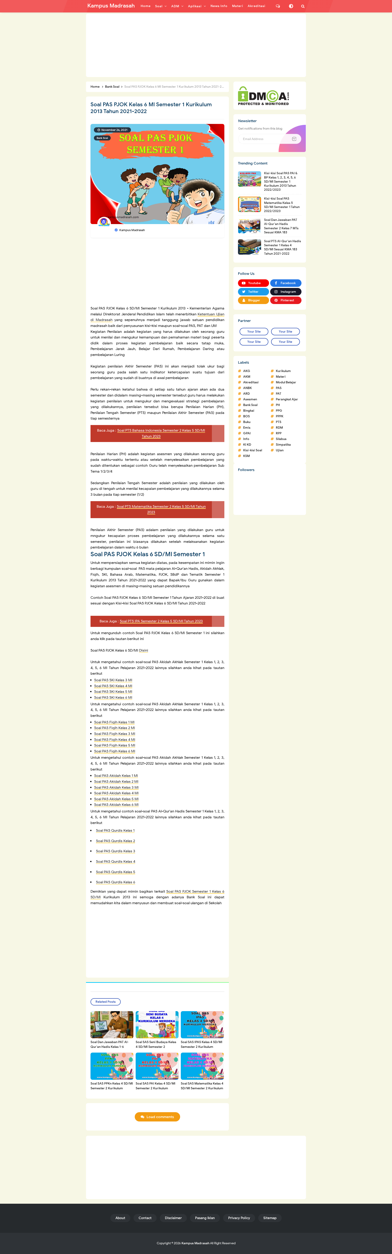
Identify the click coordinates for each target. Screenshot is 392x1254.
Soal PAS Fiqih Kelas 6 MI (114, 751)
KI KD (247, 445)
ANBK (247, 388)
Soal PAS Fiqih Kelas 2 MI (114, 728)
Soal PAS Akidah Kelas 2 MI (116, 781)
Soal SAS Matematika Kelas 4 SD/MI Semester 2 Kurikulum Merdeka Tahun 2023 (202, 1088)
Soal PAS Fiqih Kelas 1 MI (114, 722)
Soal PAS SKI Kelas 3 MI (113, 680)
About (120, 1218)
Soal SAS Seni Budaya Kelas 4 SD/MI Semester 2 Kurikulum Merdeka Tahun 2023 (156, 1049)
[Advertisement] (196, 45)
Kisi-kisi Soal (252, 450)
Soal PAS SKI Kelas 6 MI (113, 697)
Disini (143, 650)
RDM (279, 428)
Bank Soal (102, 138)
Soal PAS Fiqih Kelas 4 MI (114, 739)
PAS (279, 388)
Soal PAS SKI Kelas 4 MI (113, 686)
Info (246, 439)
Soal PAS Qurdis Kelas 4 (115, 861)
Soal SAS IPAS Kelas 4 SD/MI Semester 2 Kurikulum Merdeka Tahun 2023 (201, 1046)
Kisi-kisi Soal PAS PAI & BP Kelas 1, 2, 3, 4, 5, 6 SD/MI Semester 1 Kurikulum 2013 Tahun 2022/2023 (280, 181)
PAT (278, 394)
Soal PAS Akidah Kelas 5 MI (116, 799)
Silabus (281, 439)
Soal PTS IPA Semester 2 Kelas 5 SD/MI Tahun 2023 (161, 621)
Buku (246, 422)
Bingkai (248, 411)
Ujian (280, 450)
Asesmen (250, 399)
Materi (281, 377)
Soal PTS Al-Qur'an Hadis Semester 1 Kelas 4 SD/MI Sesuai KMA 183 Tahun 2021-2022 (282, 247)
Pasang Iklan (205, 1218)
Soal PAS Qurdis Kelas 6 (115, 882)
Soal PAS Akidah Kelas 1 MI (116, 775)
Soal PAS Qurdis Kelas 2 (115, 841)
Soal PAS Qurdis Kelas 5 (115, 872)
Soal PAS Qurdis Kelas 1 (115, 830)
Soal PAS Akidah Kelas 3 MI (116, 787)
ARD (246, 394)
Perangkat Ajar (287, 399)
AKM (246, 377)
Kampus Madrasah (195, 1243)
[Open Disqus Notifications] (278, 6)
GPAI (247, 433)
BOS (246, 416)
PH (278, 405)
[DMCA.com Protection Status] (263, 95)
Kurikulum (283, 371)
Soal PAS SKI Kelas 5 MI (113, 691)
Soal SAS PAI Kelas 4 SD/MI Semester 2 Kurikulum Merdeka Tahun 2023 (155, 1088)
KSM (246, 456)
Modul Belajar (286, 382)
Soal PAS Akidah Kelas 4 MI (116, 793)
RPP (279, 433)
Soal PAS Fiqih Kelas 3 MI (114, 734)
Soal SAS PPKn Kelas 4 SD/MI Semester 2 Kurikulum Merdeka (112, 1088)
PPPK (279, 416)
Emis (246, 428)
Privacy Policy (239, 1218)
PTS (278, 422)
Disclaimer (173, 1218)
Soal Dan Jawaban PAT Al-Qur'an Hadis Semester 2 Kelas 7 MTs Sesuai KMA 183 (281, 226)
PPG (279, 411)
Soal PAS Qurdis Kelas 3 (115, 851)
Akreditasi (251, 382)
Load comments (160, 1117)
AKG (246, 371)
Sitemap (270, 1218)
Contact (145, 1218)
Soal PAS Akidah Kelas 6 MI (116, 804)
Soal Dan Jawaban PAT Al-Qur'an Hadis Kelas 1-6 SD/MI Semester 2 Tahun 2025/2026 (110, 1049)
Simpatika (283, 445)
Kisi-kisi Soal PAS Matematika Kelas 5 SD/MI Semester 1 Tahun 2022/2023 (282, 205)
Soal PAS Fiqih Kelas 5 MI (114, 745)
